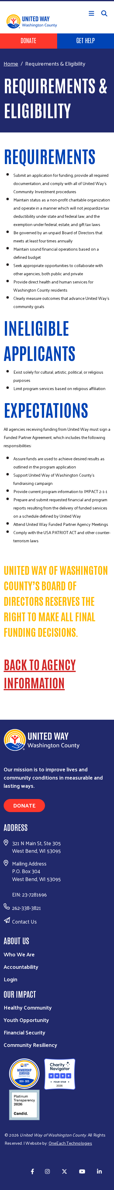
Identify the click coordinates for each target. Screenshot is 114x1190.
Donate (28, 40)
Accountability (21, 966)
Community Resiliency (30, 1044)
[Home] (57, 0)
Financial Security (24, 1032)
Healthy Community (28, 1007)
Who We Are (19, 954)
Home (11, 63)
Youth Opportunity (26, 1019)
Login (10, 979)
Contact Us (24, 921)
